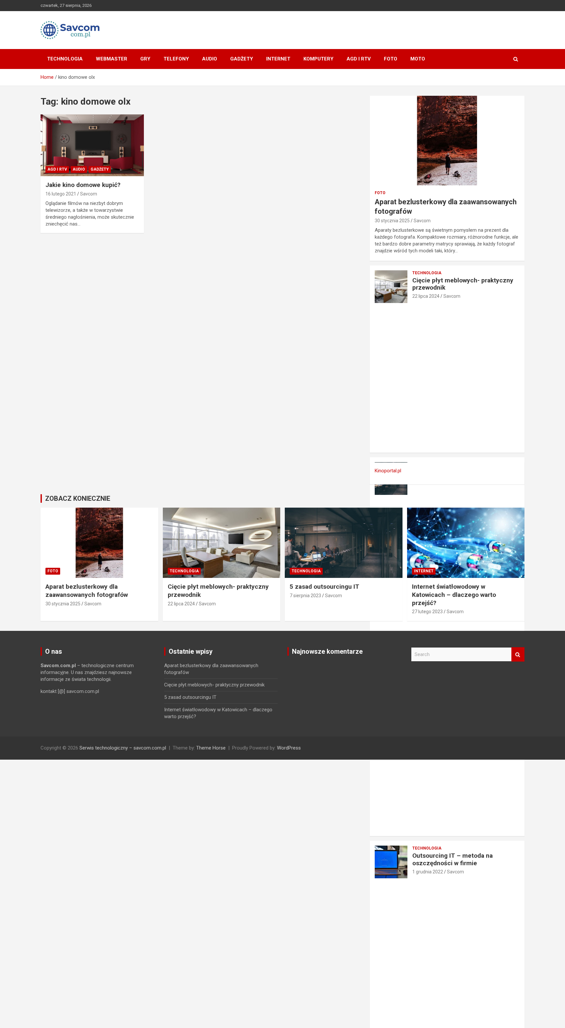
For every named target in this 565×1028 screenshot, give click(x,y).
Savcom (88, 193)
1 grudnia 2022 (427, 871)
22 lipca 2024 (425, 296)
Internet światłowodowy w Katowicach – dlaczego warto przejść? (454, 594)
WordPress (289, 748)
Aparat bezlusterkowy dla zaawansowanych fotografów (86, 590)
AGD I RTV (359, 59)
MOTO (417, 59)
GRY (145, 59)
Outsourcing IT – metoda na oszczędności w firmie (452, 859)
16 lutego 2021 (60, 193)
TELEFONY (176, 59)
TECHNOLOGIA (65, 59)
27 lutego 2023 (427, 611)
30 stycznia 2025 (392, 220)
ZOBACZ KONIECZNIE (77, 498)
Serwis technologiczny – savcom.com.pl (122, 748)
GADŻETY (241, 59)
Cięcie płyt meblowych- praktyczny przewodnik (462, 284)
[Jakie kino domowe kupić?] (92, 145)
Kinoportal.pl (388, 471)
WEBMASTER (111, 59)
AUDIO (209, 59)
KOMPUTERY (318, 59)
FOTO (390, 59)
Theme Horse (211, 748)
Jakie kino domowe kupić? (82, 185)
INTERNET (278, 59)
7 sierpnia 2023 (305, 595)
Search (517, 654)
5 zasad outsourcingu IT (324, 586)
